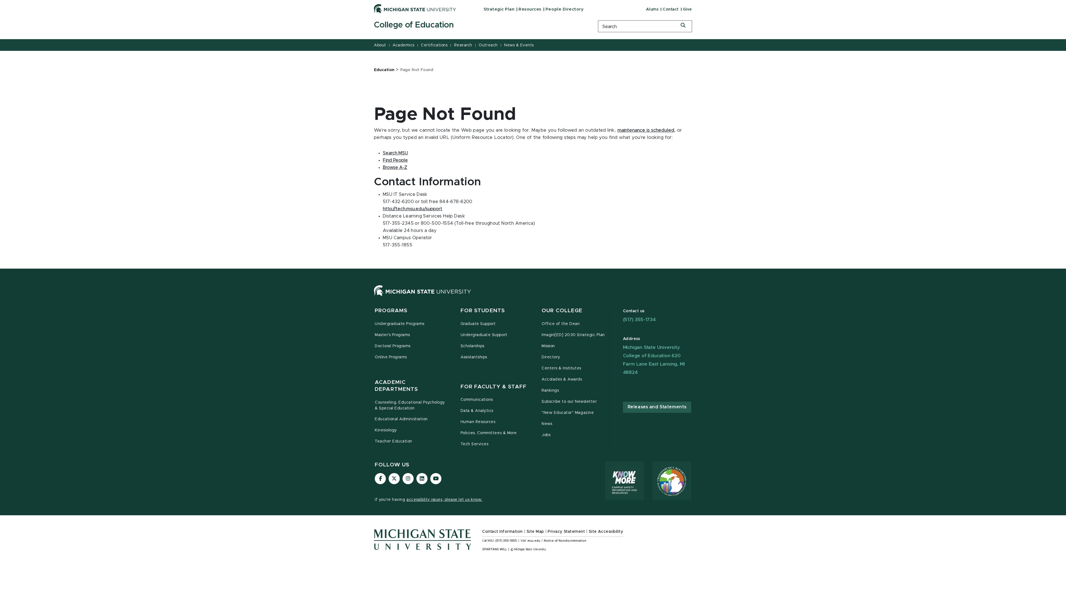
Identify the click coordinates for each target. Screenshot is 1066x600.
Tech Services (475, 444)
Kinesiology (386, 430)
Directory (551, 357)
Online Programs (391, 357)
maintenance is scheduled (645, 130)
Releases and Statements (657, 407)
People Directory (564, 9)
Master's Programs (392, 335)
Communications (477, 400)
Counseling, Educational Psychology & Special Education (410, 405)
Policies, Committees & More (489, 433)
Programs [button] (391, 310)
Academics (403, 45)
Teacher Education (393, 441)
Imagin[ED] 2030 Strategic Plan (573, 335)
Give (687, 9)
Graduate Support (478, 324)
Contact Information (502, 532)
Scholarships (472, 346)
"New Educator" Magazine (568, 413)
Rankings (550, 390)
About (380, 45)
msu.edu (533, 540)
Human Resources (478, 422)
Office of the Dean (561, 324)
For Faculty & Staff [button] (494, 386)
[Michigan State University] (415, 8)
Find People (395, 160)
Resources (530, 9)
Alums (652, 9)
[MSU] (422, 296)
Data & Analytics (477, 411)
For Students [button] (483, 310)
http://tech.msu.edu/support (412, 209)
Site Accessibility (606, 532)
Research (463, 45)
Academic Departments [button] (396, 386)
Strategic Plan (499, 9)
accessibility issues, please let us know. (444, 500)
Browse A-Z (395, 167)
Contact (671, 9)
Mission (548, 346)
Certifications (434, 45)
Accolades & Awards (562, 379)
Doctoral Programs (393, 346)
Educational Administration (401, 419)
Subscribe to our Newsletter (569, 402)
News (547, 424)
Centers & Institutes (561, 368)
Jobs (546, 435)
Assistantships (474, 357)
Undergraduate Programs (399, 324)
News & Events (519, 45)
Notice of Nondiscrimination (565, 540)
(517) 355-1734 (639, 319)
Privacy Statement (566, 532)
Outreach (488, 45)
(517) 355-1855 (506, 540)
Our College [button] (562, 310)
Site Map (535, 532)
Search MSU (395, 153)
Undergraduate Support (484, 335)
